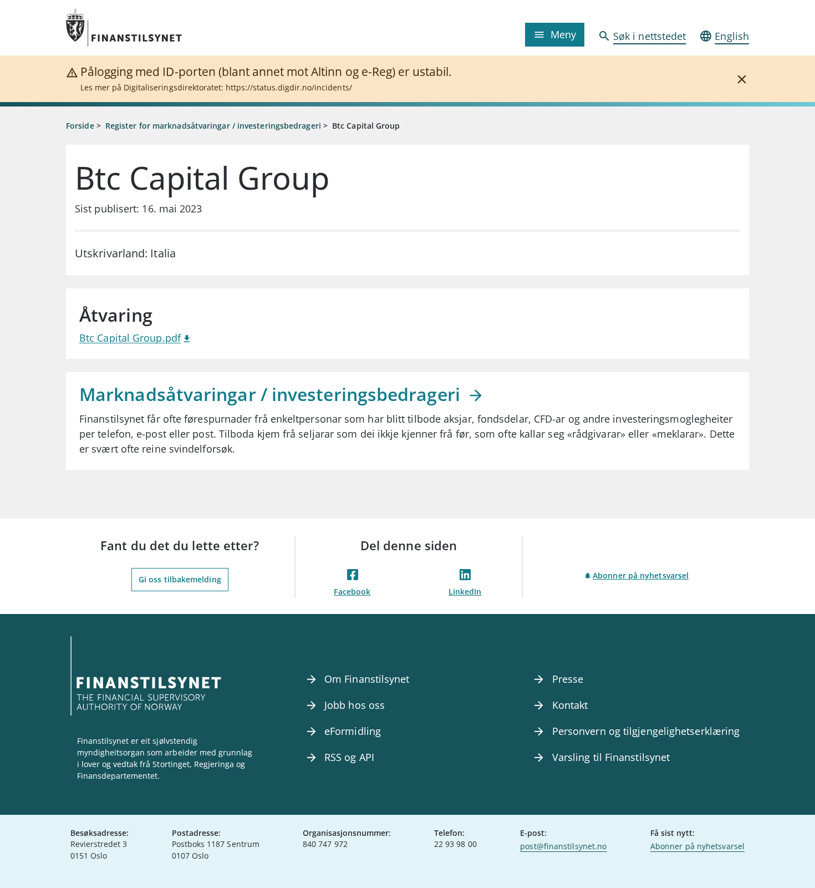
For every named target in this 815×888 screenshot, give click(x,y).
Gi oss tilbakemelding (180, 579)
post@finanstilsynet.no (563, 846)
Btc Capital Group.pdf (130, 337)
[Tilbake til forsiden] (151, 28)
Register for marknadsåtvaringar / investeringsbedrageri (213, 125)
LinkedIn (465, 591)
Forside (80, 125)
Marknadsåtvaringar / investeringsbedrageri (272, 394)
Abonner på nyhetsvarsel (641, 575)
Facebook (352, 591)
